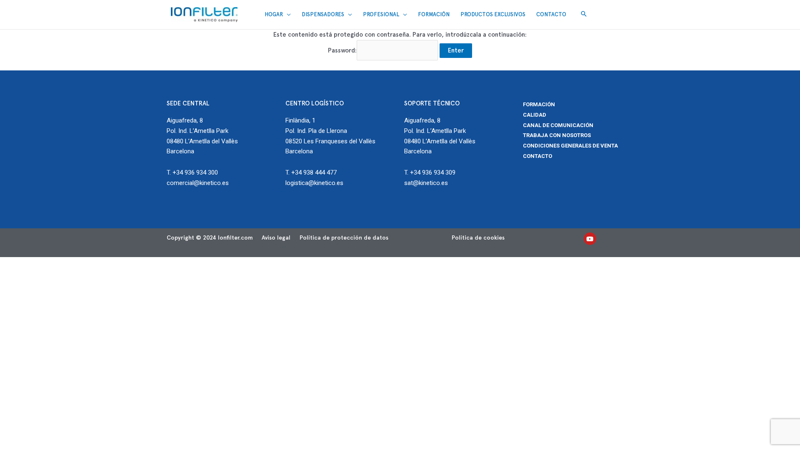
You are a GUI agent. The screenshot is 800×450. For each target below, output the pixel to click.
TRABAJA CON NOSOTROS (557, 135)
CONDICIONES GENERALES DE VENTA (570, 145)
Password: (342, 50)
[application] (287, 14)
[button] (584, 14)
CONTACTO (537, 156)
